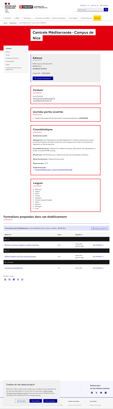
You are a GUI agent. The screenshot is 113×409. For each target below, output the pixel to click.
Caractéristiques (10, 61)
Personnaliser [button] (21, 401)
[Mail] (9, 279)
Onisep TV (83, 5)
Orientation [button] (27, 18)
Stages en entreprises (95, 405)
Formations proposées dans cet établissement (14, 68)
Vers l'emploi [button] (73, 18)
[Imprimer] (5, 279)
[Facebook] (22, 279)
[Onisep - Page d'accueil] (26, 6)
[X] (18, 279)
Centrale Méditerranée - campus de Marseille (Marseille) (53, 170)
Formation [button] (8, 18)
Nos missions (104, 5)
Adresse (8, 51)
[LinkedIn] (14, 279)
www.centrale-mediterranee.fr (43, 98)
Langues (8, 64)
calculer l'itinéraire (43, 78)
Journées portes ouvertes (12, 58)
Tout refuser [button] (36, 401)
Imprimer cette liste (101, 228)
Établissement (13, 22)
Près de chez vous (87, 18)
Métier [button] (17, 18)
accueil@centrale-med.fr (41, 100)
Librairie (93, 5)
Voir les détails (97, 245)
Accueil (5, 22)
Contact (8, 55)
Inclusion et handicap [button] (58, 18)
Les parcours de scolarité (74, 405)
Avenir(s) (97, 18)
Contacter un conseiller (42, 18)
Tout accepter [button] (50, 401)
